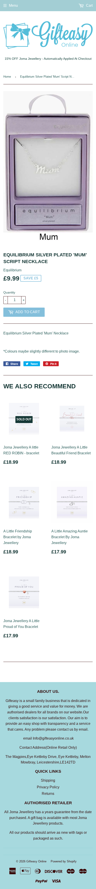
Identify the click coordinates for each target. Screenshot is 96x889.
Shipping (48, 780)
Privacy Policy (48, 787)
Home (7, 76)
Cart (89, 5)
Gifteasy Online (36, 861)
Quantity (9, 292)
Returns (48, 793)
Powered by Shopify (64, 861)
